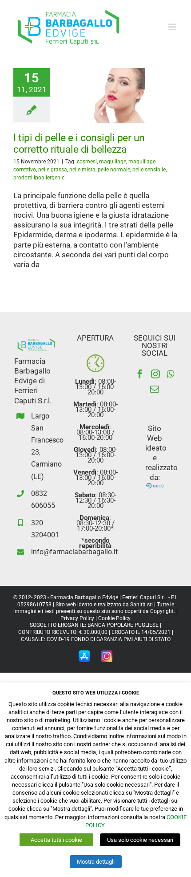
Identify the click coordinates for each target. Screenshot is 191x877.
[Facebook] (139, 373)
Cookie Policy (114, 618)
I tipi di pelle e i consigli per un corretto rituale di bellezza (79, 143)
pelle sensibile (149, 169)
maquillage (112, 161)
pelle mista (82, 169)
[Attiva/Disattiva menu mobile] (173, 27)
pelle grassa (52, 169)
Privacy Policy (77, 618)
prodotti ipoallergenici (39, 178)
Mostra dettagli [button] (96, 861)
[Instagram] (155, 373)
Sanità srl (141, 604)
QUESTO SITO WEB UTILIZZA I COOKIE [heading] (95, 693)
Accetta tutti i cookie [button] (56, 839)
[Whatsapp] (170, 373)
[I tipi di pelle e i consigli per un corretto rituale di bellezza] (101, 95)
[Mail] (154, 389)
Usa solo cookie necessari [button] (140, 839)
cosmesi (87, 161)
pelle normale (114, 169)
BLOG (101, 123)
